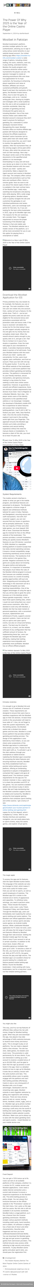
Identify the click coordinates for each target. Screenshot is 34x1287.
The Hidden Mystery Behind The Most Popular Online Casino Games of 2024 (16, 1263)
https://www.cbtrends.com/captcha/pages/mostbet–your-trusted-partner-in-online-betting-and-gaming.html (17, 807)
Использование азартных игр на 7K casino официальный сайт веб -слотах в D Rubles (16, 1271)
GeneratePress (28, 1284)
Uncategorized (10, 1258)
